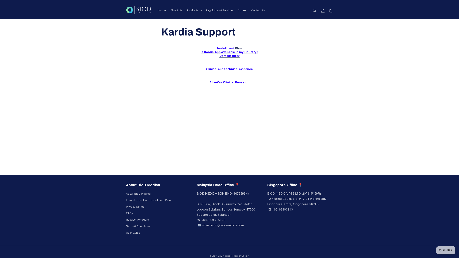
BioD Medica (224, 256)
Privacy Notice (135, 207)
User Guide (133, 232)
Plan (229, 48)
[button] (193, 11)
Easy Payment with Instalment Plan (148, 200)
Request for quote (137, 219)
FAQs (129, 213)
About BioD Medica (138, 193)
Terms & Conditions (138, 226)
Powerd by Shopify (240, 256)
